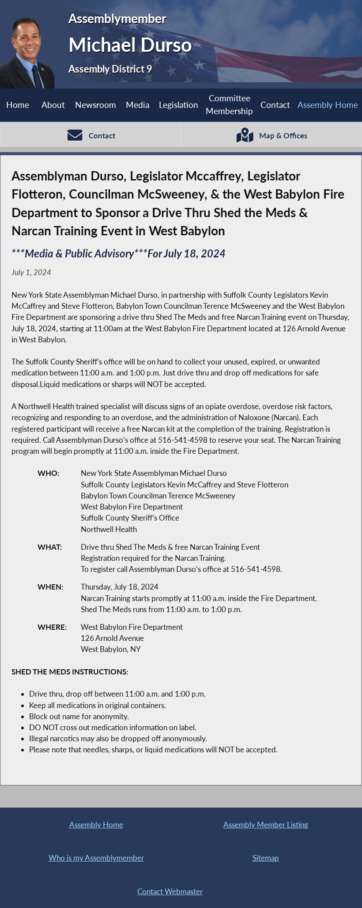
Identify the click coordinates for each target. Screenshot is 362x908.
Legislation (178, 105)
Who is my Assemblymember (96, 857)
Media (137, 105)
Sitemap (266, 857)
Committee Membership (229, 104)
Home (17, 105)
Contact (275, 105)
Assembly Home (328, 105)
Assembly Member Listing (265, 824)
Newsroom (95, 105)
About (53, 105)
